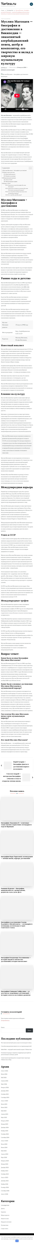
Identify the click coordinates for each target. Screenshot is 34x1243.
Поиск (3, 1027)
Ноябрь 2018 (4, 1184)
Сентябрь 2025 (5, 1097)
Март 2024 (4, 1157)
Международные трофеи (11, 181)
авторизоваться (5, 1020)
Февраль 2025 (5, 1120)
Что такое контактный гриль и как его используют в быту (16, 1042)
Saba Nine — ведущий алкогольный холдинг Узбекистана (16, 1049)
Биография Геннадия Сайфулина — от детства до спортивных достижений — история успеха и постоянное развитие (16, 993)
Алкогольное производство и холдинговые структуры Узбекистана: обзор (15, 1058)
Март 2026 (4, 1084)
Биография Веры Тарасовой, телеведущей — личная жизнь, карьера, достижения (17, 857)
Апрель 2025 (4, 1114)
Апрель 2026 (4, 1080)
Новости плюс (5, 1218)
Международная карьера (9, 178)
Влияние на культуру (10, 176)
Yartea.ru (8, 3)
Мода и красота (5, 1215)
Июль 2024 (4, 1144)
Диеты (3, 1208)
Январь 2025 (4, 1124)
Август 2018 (4, 1194)
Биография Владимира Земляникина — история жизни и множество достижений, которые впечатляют (16, 959)
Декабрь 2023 (5, 1167)
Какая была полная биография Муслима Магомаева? (17, 186)
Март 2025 (4, 1117)
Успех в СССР (9, 179)
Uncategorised (5, 18)
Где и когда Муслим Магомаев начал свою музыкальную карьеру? (17, 192)
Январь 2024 (4, 1164)
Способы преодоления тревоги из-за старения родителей (16, 1046)
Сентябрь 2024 (5, 1137)
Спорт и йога (4, 1228)
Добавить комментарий (7, 70)
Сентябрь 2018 (5, 1190)
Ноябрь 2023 (4, 1170)
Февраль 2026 (5, 1087)
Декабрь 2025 (5, 1090)
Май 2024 (3, 1150)
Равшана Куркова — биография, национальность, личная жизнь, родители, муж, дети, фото (13, 890)
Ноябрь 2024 (4, 1130)
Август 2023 (4, 1177)
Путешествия (4, 1225)
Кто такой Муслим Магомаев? (15, 195)
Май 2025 (3, 1110)
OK (17, 1241)
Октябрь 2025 (5, 1094)
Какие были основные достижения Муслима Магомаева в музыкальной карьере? (18, 189)
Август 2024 (4, 1140)
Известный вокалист (10, 174)
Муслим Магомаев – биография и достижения (15, 170)
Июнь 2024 (4, 1147)
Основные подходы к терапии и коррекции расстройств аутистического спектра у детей (16, 1053)
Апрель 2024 (4, 1154)
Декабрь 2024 (5, 1127)
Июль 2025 (4, 1104)
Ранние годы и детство (9, 172)
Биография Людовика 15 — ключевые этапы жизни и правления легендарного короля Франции (16, 824)
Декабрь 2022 (5, 1180)
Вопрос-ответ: (7, 183)
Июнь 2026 (4, 1074)
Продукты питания (6, 1222)
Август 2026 (4, 1071)
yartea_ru (4, 67)
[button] (29, 168)
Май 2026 (3, 1077)
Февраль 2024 (5, 1160)
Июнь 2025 (4, 1107)
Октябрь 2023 (5, 1174)
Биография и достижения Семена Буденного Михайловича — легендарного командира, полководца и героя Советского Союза (16, 925)
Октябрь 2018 (5, 1187)
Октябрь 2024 (5, 1134)
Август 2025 (4, 1100)
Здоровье (3, 1212)
